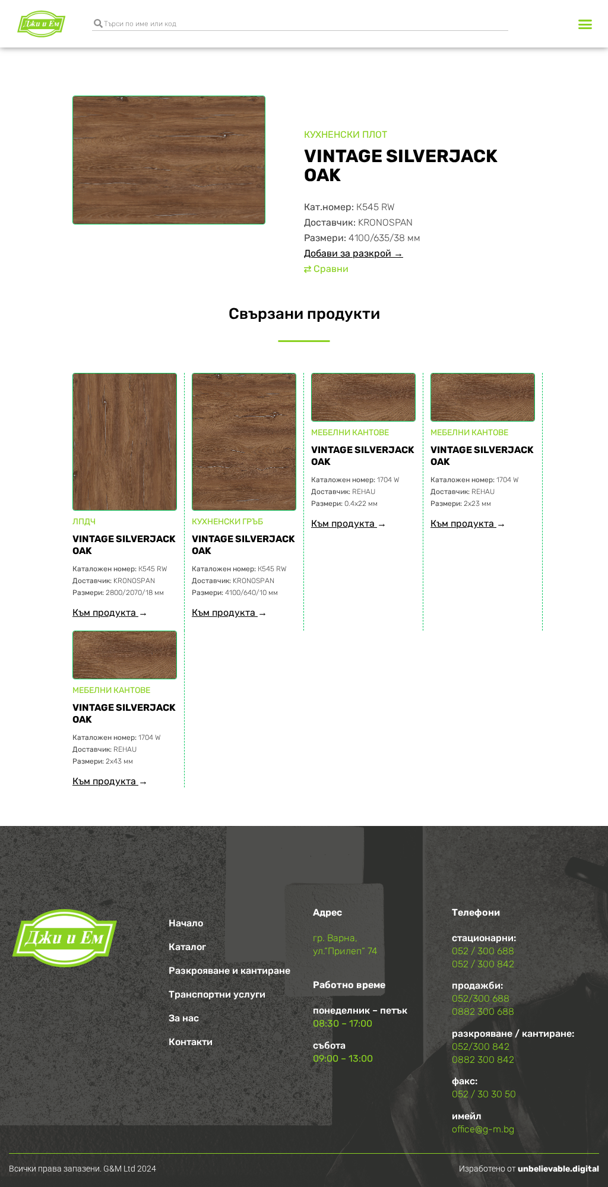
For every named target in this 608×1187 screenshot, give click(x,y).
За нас (184, 1018)
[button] (585, 23)
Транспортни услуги (217, 994)
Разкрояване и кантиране (229, 970)
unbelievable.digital (558, 1169)
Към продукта (105, 612)
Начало (186, 923)
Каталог (187, 946)
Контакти (191, 1041)
